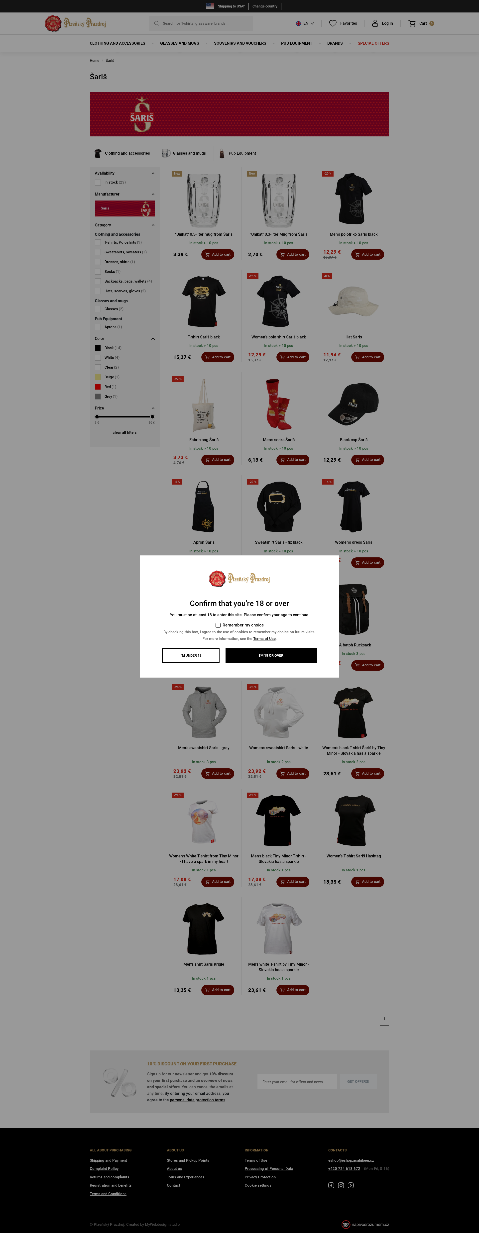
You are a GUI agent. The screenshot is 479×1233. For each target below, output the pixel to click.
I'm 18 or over (271, 655)
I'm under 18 (191, 655)
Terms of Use (264, 638)
